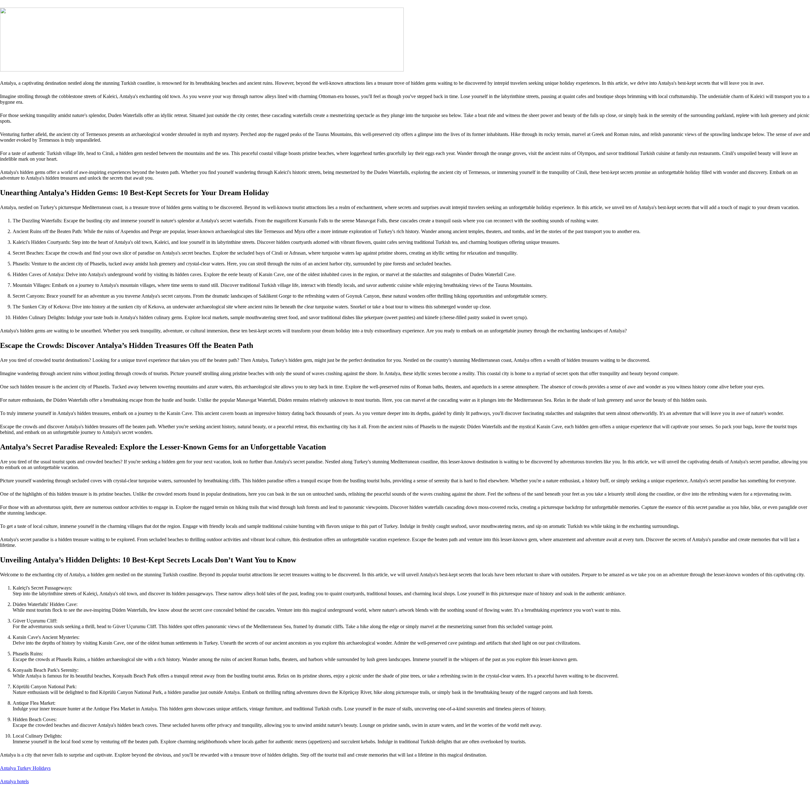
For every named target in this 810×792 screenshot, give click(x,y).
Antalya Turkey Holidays (25, 768)
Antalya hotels (14, 781)
